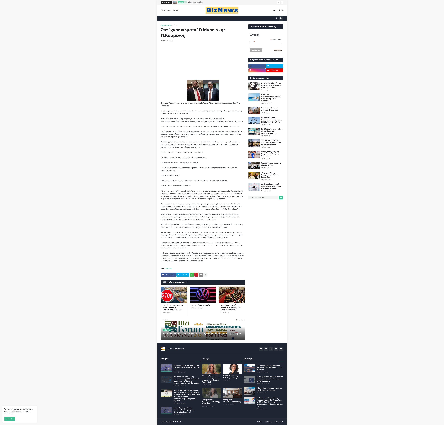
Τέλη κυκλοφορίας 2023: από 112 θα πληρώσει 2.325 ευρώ (269, 389)
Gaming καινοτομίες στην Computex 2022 (271, 164)
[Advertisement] (203, 61)
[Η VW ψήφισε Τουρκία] (203, 295)
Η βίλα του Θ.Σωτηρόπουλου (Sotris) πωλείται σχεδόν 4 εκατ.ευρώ (271, 98)
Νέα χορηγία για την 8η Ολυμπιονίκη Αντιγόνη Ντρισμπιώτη (270, 154)
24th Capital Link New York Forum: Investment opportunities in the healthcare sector (270, 379)
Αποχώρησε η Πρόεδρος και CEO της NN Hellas (211, 402)
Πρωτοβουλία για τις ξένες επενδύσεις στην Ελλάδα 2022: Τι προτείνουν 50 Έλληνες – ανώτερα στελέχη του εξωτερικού (186, 380)
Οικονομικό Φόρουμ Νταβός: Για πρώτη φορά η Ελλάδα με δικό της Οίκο (271, 120)
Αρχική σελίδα (166, 25)
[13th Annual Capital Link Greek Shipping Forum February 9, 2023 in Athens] (249, 368)
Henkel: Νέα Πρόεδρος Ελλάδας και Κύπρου (231, 377)
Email (252, 42)
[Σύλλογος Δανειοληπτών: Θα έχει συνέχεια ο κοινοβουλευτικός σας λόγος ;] (166, 368)
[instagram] (257, 70)
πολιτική (176, 25)
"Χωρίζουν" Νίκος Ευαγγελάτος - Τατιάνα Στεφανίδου (270, 175)
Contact (175, 10)
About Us (268, 421)
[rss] (282, 10)
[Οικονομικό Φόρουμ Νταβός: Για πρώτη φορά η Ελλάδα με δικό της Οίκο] (254, 120)
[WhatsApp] (192, 275)
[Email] (201, 275)
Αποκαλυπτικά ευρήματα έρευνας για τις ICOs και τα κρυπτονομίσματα (271, 85)
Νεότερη (165, 320)
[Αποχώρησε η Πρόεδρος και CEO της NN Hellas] (211, 393)
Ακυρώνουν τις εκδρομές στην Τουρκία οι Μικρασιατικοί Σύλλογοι (173, 307)
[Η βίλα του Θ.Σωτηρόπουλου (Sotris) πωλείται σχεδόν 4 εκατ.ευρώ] (254, 97)
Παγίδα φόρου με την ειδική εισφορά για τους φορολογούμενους (271, 131)
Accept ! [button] (10, 419)
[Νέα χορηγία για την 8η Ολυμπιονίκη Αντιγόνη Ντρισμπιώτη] (254, 154)
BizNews (178, 421)
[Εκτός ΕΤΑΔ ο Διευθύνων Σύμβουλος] (232, 393)
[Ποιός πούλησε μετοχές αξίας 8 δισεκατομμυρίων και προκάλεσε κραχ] (254, 187)
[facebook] (274, 10)
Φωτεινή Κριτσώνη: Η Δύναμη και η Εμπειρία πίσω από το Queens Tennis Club (211, 379)
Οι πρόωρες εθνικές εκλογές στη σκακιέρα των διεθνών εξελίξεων (231, 307)
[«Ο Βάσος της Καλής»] (175, 2)
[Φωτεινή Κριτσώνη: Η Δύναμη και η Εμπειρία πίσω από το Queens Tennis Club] (211, 369)
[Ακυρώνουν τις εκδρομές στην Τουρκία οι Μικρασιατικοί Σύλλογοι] (174, 295)
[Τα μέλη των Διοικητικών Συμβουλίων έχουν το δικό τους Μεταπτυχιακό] (254, 143)
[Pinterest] (196, 275)
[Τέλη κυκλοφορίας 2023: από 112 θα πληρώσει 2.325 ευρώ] (249, 391)
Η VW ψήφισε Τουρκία (201, 305)
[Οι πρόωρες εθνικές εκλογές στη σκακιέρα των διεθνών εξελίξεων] (232, 295)
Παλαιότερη (240, 320)
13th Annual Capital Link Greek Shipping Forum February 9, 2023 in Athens (269, 367)
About (169, 10)
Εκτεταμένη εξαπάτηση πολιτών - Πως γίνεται (270, 109)
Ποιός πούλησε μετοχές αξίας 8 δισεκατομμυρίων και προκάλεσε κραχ (271, 186)
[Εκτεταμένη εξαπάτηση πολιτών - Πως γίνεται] (254, 110)
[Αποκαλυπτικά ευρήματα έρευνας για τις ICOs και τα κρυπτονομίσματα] (254, 86)
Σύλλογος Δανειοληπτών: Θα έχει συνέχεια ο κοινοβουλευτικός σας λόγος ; (187, 367)
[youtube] (281, 349)
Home (163, 10)
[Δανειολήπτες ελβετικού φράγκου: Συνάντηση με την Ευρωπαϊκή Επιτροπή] (166, 410)
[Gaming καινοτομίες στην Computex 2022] (254, 165)
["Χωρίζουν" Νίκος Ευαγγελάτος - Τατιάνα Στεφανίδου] (254, 175)
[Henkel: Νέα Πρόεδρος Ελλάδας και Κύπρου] (232, 369)
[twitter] (279, 10)
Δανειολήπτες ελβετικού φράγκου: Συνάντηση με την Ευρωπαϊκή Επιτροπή (184, 410)
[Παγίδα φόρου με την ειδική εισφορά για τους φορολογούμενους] (254, 131)
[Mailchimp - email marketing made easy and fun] (278, 50)
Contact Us (279, 421)
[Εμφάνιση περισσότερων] (205, 275)
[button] (278, 2)
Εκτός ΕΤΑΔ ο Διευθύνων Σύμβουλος (232, 401)
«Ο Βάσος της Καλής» (193, 2)
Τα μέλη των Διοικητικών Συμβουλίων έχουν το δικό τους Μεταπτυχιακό (271, 142)
